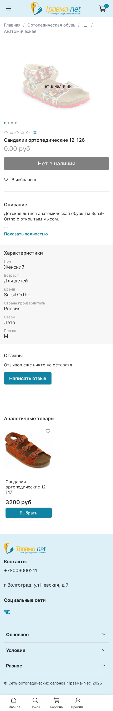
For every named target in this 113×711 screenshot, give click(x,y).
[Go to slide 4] (16, 123)
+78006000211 (20, 570)
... (85, 25)
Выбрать (28, 512)
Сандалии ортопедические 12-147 (27, 486)
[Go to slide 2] (8, 123)
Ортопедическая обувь (51, 25)
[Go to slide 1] (5, 123)
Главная (12, 25)
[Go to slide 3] (12, 123)
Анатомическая (20, 31)
